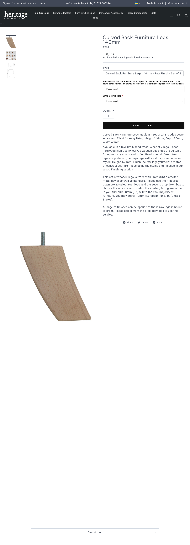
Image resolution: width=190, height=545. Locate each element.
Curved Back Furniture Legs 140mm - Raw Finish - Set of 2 (143, 73)
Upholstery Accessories (111, 13)
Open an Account (177, 3)
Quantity (108, 110)
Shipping (123, 57)
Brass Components (137, 13)
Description (95, 532)
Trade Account (155, 3)
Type (106, 67)
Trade (95, 17)
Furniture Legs (41, 13)
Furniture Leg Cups (85, 13)
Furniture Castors (62, 13)
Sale (153, 13)
